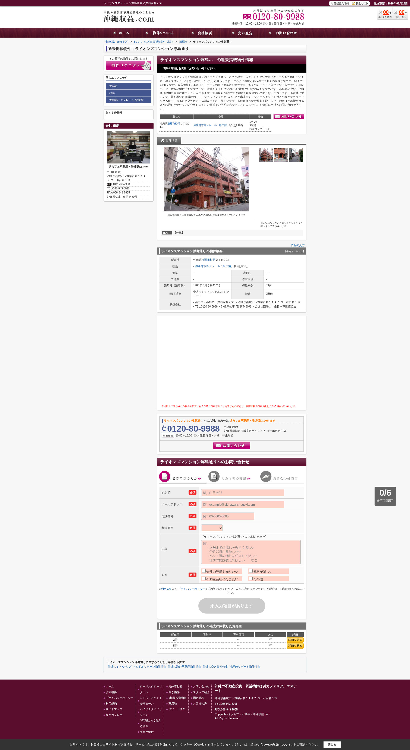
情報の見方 (298, 245)
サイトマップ (114, 709)
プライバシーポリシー (191, 588)
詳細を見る (295, 640)
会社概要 (111, 692)
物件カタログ (114, 714)
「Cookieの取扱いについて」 (276, 744)
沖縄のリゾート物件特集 (245, 666)
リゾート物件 (176, 709)
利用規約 (166, 588)
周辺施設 (198, 697)
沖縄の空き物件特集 (215, 666)
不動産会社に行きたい (222, 579)
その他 (258, 579)
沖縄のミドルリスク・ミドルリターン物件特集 (137, 666)
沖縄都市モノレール (205, 125)
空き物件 (174, 692)
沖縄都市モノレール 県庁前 (126, 100)
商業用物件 (147, 732)
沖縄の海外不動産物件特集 (184, 666)
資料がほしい (262, 571)
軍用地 (172, 703)
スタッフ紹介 (201, 692)
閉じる (332, 744)
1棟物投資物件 (177, 697)
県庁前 (223, 125)
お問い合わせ (201, 686)
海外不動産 (175, 686)
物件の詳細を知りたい (222, 571)
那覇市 (171, 123)
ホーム (110, 686)
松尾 (177, 123)
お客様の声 (200, 703)
